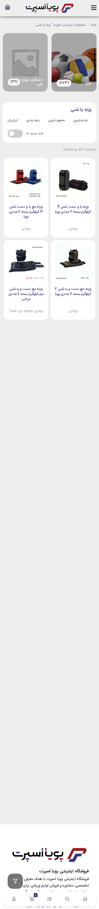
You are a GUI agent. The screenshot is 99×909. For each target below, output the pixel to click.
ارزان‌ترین (11, 120)
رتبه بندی (33, 120)
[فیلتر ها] (15, 881)
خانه (93, 25)
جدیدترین (80, 120)
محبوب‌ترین (56, 120)
